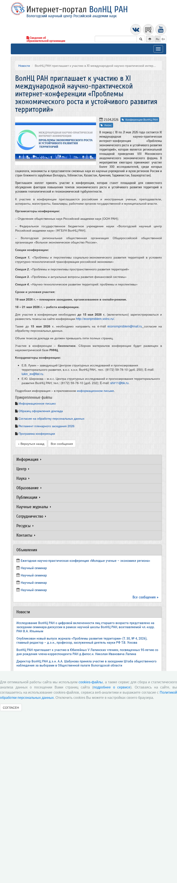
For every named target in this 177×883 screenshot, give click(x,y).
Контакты (24, 535)
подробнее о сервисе (111, 687)
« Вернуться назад (31, 443)
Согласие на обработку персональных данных (51, 418)
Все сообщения (62, 443)
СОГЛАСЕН (11, 707)
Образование (28, 487)
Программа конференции (37, 433)
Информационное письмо (37, 403)
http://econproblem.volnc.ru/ (95, 318)
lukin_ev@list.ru (32, 374)
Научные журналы (32, 506)
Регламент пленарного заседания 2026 (46, 426)
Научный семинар (34, 583)
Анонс (108, 125)
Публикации (27, 497)
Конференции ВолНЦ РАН (141, 119)
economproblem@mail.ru (124, 326)
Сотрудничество (30, 516)
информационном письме (95, 390)
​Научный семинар (34, 568)
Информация (28, 459)
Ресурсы (24, 525)
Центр (21, 468)
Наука (22, 478)
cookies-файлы (91, 682)
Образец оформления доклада (41, 411)
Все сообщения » (145, 597)
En (163, 39)
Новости (24, 65)
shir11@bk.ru (119, 383)
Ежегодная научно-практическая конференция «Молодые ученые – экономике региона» (85, 561)
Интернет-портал (77, 9)
